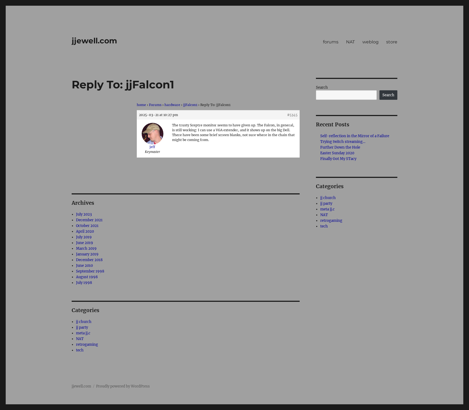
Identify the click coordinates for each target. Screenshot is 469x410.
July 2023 (84, 214)
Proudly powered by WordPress (123, 386)
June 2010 (84, 265)
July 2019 (84, 237)
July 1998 (84, 282)
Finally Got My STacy (338, 158)
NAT (350, 41)
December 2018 (89, 260)
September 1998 (90, 271)
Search (322, 87)
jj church (83, 321)
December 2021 (89, 220)
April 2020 (85, 231)
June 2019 (84, 243)
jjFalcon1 (190, 105)
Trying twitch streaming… (342, 141)
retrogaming (87, 344)
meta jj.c (83, 333)
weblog (370, 41)
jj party (82, 327)
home (141, 105)
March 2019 (86, 248)
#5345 (292, 115)
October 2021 (87, 225)
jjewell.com (94, 40)
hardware (172, 105)
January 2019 (87, 254)
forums (330, 41)
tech (80, 350)
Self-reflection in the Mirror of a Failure (354, 136)
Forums (155, 105)
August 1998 (87, 277)
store (391, 41)
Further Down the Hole (340, 147)
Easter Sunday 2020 (337, 153)
